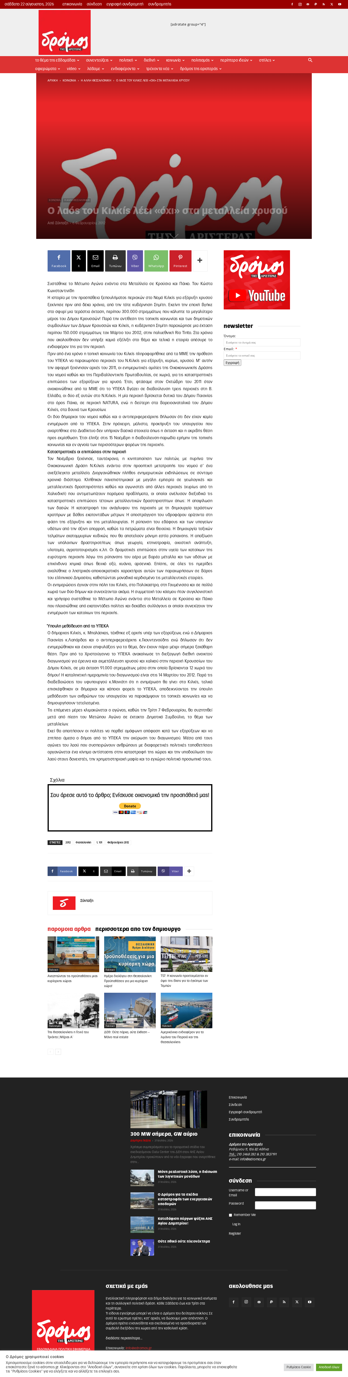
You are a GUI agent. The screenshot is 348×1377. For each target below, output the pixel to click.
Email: (230, 349)
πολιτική (53, 970)
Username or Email (239, 1193)
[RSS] (323, 4)
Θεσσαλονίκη (83, 842)
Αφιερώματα (45, 69)
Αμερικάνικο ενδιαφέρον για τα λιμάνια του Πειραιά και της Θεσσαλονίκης (182, 1037)
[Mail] (308, 4)
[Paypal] (316, 4)
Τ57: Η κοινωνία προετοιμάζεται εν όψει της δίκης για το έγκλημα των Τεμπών (184, 981)
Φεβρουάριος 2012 (118, 842)
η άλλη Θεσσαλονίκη (96, 80)
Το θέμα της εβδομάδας (55, 60)
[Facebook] (292, 4)
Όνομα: (230, 336)
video (72, 69)
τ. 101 (99, 842)
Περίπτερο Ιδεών (234, 60)
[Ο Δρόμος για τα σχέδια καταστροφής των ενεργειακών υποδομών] (142, 1200)
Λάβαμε (93, 69)
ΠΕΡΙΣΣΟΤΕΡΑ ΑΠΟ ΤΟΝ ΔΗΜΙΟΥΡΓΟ (138, 929)
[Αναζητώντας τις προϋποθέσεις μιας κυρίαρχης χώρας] (73, 954)
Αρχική (53, 80)
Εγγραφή (232, 362)
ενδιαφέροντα (123, 69)
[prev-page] (51, 1052)
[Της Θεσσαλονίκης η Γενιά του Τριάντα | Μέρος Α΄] (73, 1010)
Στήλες (265, 60)
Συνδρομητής (159, 4)
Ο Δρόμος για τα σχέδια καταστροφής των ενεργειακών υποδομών (185, 1199)
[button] (310, 60)
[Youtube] (339, 4)
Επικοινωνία (72, 4)
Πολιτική (126, 60)
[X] (331, 4)
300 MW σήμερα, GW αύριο (164, 1134)
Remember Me (245, 1215)
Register (235, 1233)
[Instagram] (300, 4)
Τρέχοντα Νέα (158, 69)
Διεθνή (150, 60)
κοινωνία (69, 80)
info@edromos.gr (253, 1159)
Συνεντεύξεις (97, 60)
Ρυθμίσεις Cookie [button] (299, 1367)
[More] (200, 261)
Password (236, 1203)
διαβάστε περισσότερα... (124, 1338)
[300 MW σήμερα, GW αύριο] (174, 1109)
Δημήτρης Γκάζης (140, 1140)
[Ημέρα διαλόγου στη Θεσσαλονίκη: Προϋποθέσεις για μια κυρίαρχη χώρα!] (130, 954)
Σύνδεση (94, 4)
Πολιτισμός (201, 60)
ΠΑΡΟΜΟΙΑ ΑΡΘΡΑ (69, 929)
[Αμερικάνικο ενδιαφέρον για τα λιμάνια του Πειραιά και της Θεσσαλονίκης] (186, 1010)
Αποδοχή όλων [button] (329, 1367)
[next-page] (58, 1052)
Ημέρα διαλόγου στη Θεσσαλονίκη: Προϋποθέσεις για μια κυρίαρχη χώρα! (128, 981)
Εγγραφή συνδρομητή (125, 4)
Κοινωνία (173, 60)
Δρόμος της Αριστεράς (199, 69)
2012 (68, 842)
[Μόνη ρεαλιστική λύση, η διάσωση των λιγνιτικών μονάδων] (142, 1178)
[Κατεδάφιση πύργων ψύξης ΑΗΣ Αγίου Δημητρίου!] (142, 1224)
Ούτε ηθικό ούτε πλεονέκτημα (184, 1241)
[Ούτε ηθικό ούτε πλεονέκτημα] (142, 1247)
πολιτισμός (55, 1026)
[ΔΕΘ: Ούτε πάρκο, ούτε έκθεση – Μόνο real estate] (130, 1010)
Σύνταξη (61, 223)
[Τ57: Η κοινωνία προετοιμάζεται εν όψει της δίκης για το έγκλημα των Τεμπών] (186, 954)
